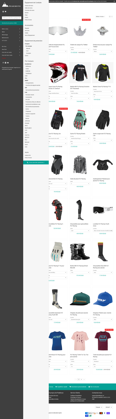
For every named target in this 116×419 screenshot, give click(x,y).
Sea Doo (4, 49)
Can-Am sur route (7, 52)
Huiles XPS (28, 155)
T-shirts (27, 116)
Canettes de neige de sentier (33, 85)
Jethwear (27, 121)
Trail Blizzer (29, 73)
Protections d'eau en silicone (33, 102)
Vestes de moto (29, 5)
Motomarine (5, 37)
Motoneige (5, 34)
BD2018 (27, 137)
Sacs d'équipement (30, 35)
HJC (27, 51)
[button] (110, 16)
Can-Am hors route (7, 55)
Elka (26, 78)
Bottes (26, 12)
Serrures (27, 30)
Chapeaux (28, 111)
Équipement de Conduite (33, 2)
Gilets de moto (28, 8)
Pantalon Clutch (30, 94)
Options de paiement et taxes (78, 399)
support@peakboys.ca (98, 395)
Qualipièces (28, 64)
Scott (26, 144)
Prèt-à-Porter (28, 157)
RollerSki (28, 71)
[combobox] (11, 17)
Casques (27, 43)
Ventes (4, 58)
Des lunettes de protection (32, 90)
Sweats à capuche (30, 113)
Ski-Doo (4, 46)
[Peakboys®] (11, 5)
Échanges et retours (75, 397)
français (98, 407)
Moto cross (5, 29)
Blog (50, 397)
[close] (114, 1)
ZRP (26, 132)
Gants (26, 17)
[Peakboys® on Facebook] (3, 63)
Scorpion (28, 53)
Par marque (29, 46)
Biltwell (28, 48)
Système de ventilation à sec (33, 104)
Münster (27, 142)
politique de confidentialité (77, 401)
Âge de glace (28, 128)
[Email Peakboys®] (8, 63)
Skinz (26, 125)
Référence (28, 66)
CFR (26, 130)
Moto (3, 31)
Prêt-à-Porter (28, 19)
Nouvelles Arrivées (53, 399)
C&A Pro (27, 135)
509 (26, 87)
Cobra (27, 68)
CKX (26, 147)
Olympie (27, 123)
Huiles (26, 33)
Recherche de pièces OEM (9, 23)
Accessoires (29, 25)
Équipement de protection (33, 41)
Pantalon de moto (29, 10)
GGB (26, 75)
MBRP (26, 80)
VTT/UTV (4, 40)
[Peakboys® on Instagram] (5, 63)
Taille (71, 96)
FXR (26, 92)
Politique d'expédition (76, 395)
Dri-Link (28, 99)
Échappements (29, 83)
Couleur (49, 49)
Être (26, 139)
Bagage (27, 28)
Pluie (26, 15)
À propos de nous (53, 395)
